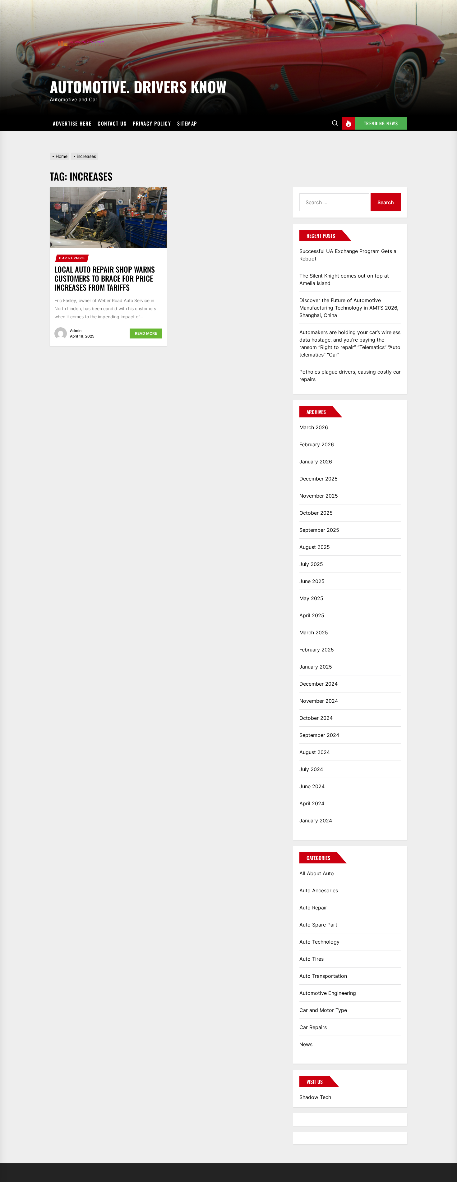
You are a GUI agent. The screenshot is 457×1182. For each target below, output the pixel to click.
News (305, 1044)
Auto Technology (319, 942)
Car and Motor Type (323, 1010)
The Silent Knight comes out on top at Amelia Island (344, 279)
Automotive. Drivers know (138, 86)
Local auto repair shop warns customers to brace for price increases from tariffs (104, 278)
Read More (146, 333)
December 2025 (318, 479)
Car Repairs (72, 258)
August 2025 (314, 547)
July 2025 (311, 564)
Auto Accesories (318, 890)
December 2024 (318, 684)
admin (75, 330)
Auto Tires (311, 959)
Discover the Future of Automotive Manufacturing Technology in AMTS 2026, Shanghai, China (348, 307)
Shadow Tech (315, 1097)
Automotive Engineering (327, 993)
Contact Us (112, 123)
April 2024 (311, 803)
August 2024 (314, 752)
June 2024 (312, 786)
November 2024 (318, 701)
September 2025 (319, 530)
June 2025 (312, 581)
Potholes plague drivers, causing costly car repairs (350, 375)
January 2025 (315, 667)
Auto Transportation (323, 976)
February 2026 (316, 444)
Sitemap (187, 123)
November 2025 (318, 496)
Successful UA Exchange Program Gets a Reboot (347, 255)
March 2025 (313, 632)
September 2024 (319, 735)
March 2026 (313, 427)
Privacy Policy (152, 123)
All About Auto (316, 873)
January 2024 (315, 820)
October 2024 (316, 718)
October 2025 (316, 513)
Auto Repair (313, 907)
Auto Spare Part (318, 925)
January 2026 (315, 461)
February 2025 (316, 649)
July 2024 (311, 769)
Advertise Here (72, 123)
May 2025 (311, 598)
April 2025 (311, 615)
